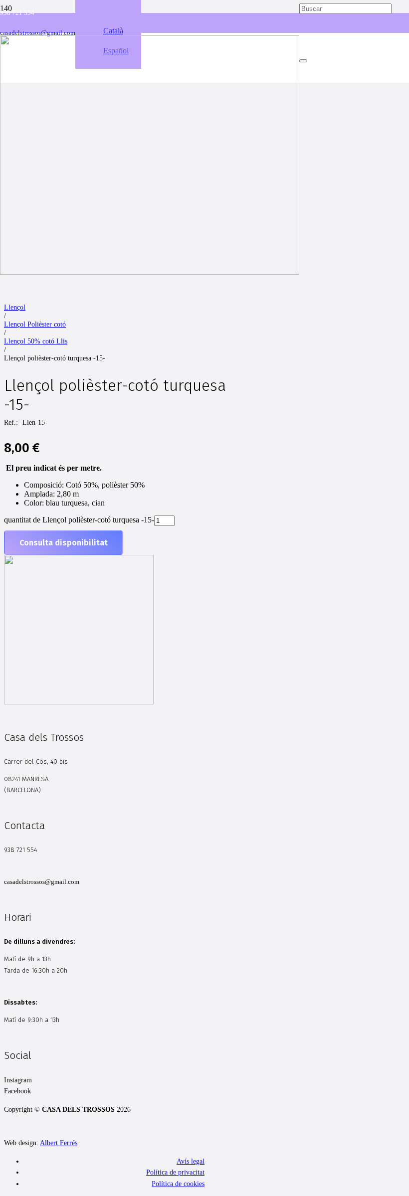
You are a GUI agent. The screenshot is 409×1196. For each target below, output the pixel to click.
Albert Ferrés (58, 1143)
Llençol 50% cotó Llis (35, 341)
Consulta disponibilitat (63, 542)
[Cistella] (345, 108)
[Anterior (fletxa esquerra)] (17, 598)
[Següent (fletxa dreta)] (391, 598)
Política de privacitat (175, 1172)
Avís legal (190, 1161)
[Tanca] (303, 60)
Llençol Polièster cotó (35, 324)
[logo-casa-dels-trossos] (149, 272)
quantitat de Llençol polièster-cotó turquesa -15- (79, 519)
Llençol (14, 307)
